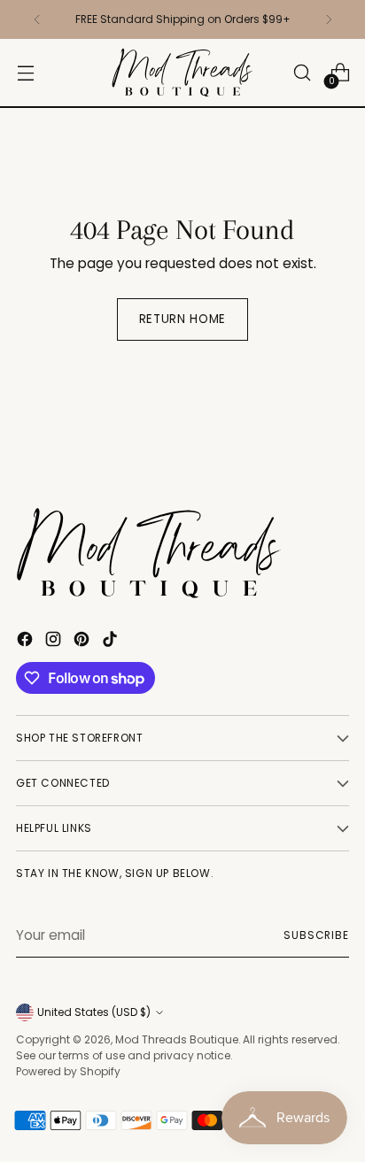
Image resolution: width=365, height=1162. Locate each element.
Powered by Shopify (68, 1071)
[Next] (328, 19)
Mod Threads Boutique (176, 1039)
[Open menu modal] (25, 73)
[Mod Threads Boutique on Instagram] (55, 641)
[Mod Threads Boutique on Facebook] (26, 641)
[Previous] (37, 19)
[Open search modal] (301, 73)
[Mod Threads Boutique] (182, 72)
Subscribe (316, 935)
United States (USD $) (94, 1012)
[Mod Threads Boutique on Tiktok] (111, 641)
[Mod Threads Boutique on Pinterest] (83, 641)
